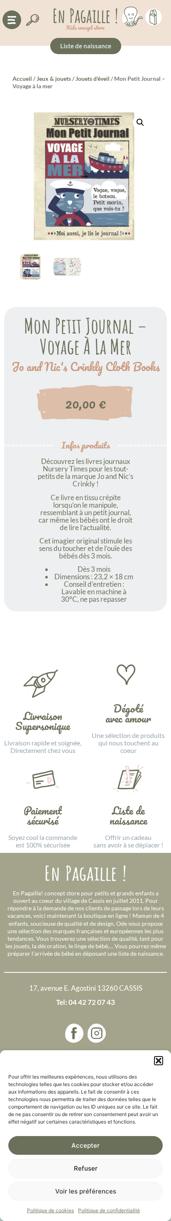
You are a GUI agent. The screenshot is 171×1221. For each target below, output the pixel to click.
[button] (158, 1061)
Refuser (86, 1168)
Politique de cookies (50, 1210)
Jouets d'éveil (93, 78)
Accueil (22, 78)
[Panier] (153, 15)
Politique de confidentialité (109, 1210)
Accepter (85, 1145)
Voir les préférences (85, 1191)
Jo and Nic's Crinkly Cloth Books (86, 367)
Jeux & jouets (54, 78)
